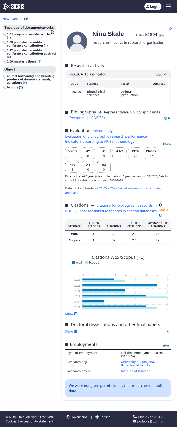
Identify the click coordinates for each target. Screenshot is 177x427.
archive (71, 193)
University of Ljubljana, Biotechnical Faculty (138, 363)
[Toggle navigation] (168, 6)
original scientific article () (28, 35)
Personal (77, 117)
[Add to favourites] (170, 28)
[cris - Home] (13, 6)
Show (69, 331)
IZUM (13, 417)
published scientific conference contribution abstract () (31, 53)
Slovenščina (79, 417)
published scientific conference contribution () (27, 43)
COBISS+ (98, 117)
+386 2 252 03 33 (149, 417)
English (105, 417)
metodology (102, 130)
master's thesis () (27, 61)
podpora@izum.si (149, 421)
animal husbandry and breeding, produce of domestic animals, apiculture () (31, 79)
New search (11, 19)
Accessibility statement (36, 421)
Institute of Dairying (135, 371)
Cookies (11, 421)
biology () (15, 87)
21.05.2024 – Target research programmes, (130, 188)
